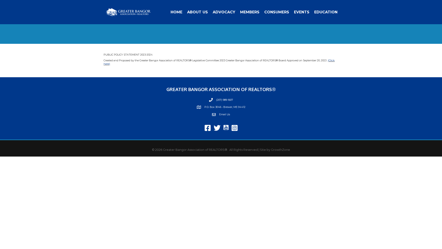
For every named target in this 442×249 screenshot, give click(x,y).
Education (325, 12)
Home (176, 12)
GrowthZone (280, 149)
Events (301, 12)
